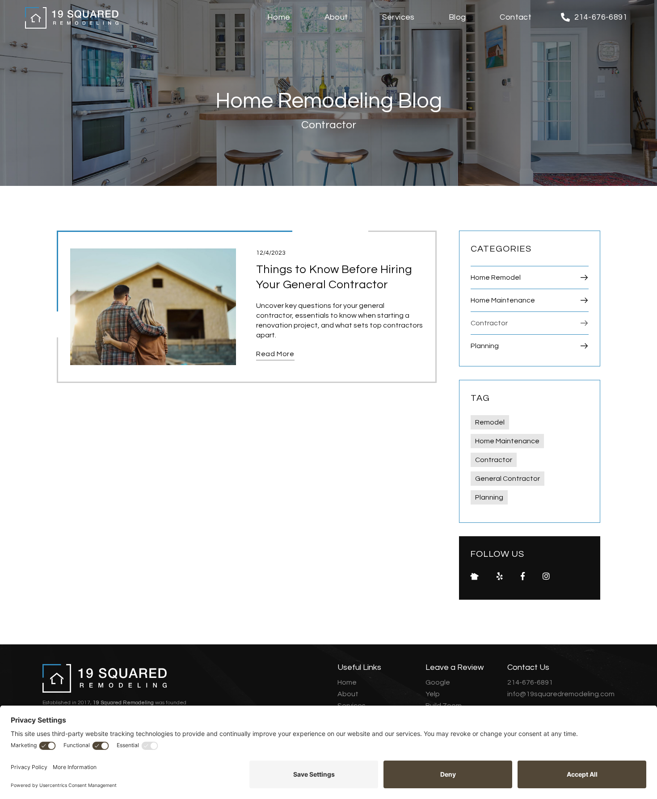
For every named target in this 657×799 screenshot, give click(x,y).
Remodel (490, 422)
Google (437, 682)
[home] (71, 18)
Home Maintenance (507, 441)
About (347, 694)
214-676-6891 (530, 682)
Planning (489, 497)
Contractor (493, 459)
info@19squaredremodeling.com (561, 694)
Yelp (432, 694)
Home (347, 682)
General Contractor (507, 478)
